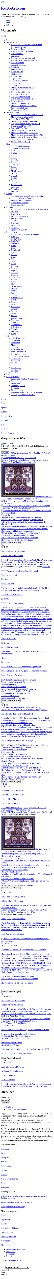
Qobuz (23, 910)
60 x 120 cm (16, 367)
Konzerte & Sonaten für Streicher (24, 60)
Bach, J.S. (15, 236)
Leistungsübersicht (8, 1236)
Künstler (9, 207)
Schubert (14, 180)
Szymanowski (16, 185)
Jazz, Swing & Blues (19, 108)
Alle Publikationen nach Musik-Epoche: (27, 115)
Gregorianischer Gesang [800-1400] (25, 124)
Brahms (14, 155)
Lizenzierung (6, 1245)
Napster (16, 560)
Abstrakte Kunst (17, 349)
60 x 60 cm (15, 363)
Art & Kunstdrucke (18, 338)
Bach (13, 151)
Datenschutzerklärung (9, 1228)
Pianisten (14, 212)
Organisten (15, 214)
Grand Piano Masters (19, 203)
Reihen (9, 194)
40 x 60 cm (15, 361)
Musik (13, 345)
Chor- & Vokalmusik (19, 81)
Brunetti (14, 255)
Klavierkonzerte (17, 63)
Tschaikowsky (16, 189)
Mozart (14, 173)
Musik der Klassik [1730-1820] (23, 130)
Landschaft (15, 343)
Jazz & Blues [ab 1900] (20, 142)
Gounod (14, 273)
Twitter (4, 1153)
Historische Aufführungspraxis (23, 99)
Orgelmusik (15, 78)
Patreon (4, 1183)
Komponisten (11, 232)
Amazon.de (30, 562)
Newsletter (15, 388)
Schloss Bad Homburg (20, 356)
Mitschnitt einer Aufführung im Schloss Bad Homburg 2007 (25, 1038)
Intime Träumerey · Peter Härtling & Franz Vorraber (25, 506)
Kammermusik (17, 72)
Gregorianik (16, 164)
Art (7, 336)
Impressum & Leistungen (16, 1249)
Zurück (4, 1274)
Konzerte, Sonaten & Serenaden (24, 58)
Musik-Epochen (12, 112)
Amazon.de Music (14, 562)
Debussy (14, 160)
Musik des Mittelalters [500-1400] (24, 121)
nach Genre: (16, 340)
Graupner (15, 275)
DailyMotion (6, 1166)
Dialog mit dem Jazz (28, 458)
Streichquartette (17, 74)
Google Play (18, 707)
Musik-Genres (11, 42)
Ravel (13, 300)
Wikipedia (5, 1187)
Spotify (4, 560)
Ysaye (13, 334)
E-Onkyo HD (43, 564)
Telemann (15, 187)
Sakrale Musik (16, 83)
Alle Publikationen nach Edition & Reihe (27, 196)
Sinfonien (15, 56)
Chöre (13, 221)
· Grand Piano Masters (10, 799)
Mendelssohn (16, 171)
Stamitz (14, 316)
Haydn (13, 166)
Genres (11, 433)
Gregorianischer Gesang (20, 96)
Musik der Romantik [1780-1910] (24, 133)
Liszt (13, 284)
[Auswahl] (2, 451)
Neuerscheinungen (18, 47)
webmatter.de (15, 1260)
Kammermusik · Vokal (20, 94)
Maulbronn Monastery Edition (13, 551)
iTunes (37, 562)
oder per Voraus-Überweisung (13, 1207)
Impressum (15, 383)
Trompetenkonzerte (18, 65)
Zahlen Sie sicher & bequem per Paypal (16, 1202)
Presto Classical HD (36, 812)
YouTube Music (25, 560)
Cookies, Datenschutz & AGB (23, 395)
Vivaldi (14, 329)
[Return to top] (1, 1277)
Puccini (14, 291)
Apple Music (37, 560)
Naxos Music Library (14, 1011)
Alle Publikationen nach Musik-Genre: (26, 45)
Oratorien (15, 85)
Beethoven (15, 153)
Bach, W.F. (15, 241)
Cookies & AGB (7, 1232)
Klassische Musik (18, 49)
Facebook (5, 1149)
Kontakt (4, 1224)
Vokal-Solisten (17, 218)
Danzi (13, 264)
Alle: (3, 1267)
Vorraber (14, 191)
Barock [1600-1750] (19, 128)
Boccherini (15, 250)
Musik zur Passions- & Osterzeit (24, 106)
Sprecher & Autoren (19, 230)
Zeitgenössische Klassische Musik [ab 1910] (28, 137)
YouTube (4, 1162)
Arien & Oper (16, 90)
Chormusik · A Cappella (20, 92)
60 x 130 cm (16, 370)
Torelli (13, 322)
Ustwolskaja (16, 327)
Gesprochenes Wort (19, 110)
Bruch (13, 257)
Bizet (13, 248)
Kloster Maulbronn (18, 354)
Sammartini (15, 307)
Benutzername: (7, 1097)
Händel (14, 169)
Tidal (24, 562)
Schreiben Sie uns (18, 381)
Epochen (4, 407)
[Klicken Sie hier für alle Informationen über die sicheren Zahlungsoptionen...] (27, 1198)
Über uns (9, 374)
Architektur (15, 347)
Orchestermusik (17, 54)
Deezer (10, 560)
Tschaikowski (16, 325)
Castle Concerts (17, 205)
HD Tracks (34, 564)
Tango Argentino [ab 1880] (22, 139)
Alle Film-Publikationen (20, 146)
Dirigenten (15, 227)
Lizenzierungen (17, 390)
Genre (3, 403)
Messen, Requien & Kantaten (22, 87)
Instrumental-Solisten (19, 216)
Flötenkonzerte (17, 69)
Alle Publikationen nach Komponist (25, 234)
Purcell (14, 293)
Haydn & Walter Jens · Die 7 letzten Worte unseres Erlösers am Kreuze (26, 497)
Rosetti (14, 178)
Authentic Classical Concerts (22, 198)
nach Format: (16, 358)
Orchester (15, 223)
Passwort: (5, 1100)
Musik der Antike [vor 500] (22, 117)
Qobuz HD (8, 814)
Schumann (15, 182)
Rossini (14, 304)
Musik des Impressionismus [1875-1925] (27, 135)
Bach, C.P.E (16, 239)
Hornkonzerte (16, 67)
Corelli (13, 261)
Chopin (14, 157)
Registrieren (11, 1107)
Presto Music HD (11, 564)
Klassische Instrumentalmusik (23, 51)
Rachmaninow (17, 297)
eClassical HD (24, 564)
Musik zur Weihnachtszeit (21, 103)
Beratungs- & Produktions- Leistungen (26, 392)
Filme (8, 144)
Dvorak (14, 162)
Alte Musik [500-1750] (20, 119)
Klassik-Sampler (17, 101)
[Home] (4, 2)
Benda (13, 246)
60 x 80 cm (15, 365)
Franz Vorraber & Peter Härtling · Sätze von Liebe (24, 461)
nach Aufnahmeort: (18, 352)
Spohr (13, 313)
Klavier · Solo (16, 76)
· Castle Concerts (8, 1075)
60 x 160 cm (16, 372)
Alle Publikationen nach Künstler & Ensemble (29, 209)
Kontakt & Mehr (12, 377)
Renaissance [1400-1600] (21, 126)
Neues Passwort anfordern (16, 1109)
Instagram (5, 1157)
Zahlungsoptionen (18, 386)
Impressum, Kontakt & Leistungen (24, 379)
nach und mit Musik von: (21, 148)
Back (3, 1272)
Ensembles (15, 225)
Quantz (14, 176)
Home (3, 36)
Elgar (13, 270)
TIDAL (10, 812)
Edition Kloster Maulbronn (21, 200)
